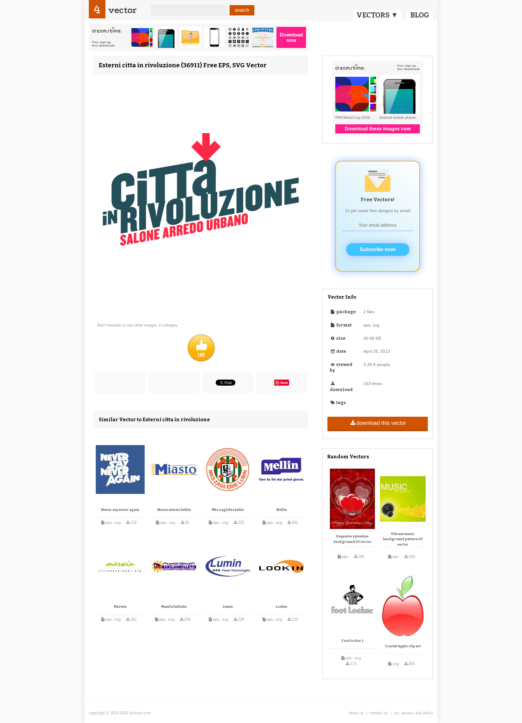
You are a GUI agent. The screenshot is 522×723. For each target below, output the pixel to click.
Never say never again (120, 510)
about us (356, 713)
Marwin (120, 607)
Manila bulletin (174, 607)
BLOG (419, 15)
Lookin (281, 607)
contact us (378, 713)
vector (122, 10)
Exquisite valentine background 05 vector (353, 539)
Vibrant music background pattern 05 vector (403, 539)
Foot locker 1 (352, 641)
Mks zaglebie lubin (228, 510)
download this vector (381, 423)
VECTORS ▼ (377, 15)
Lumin (228, 607)
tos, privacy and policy (413, 713)
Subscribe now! (378, 249)
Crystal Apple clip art (403, 646)
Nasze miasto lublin (174, 510)
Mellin (281, 510)
